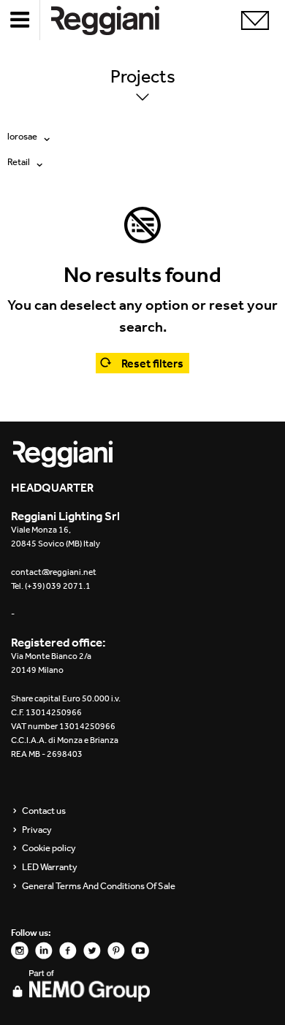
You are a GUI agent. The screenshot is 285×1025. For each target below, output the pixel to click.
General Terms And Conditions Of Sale (98, 886)
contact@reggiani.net (53, 572)
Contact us (44, 811)
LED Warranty (49, 867)
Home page (117, 20)
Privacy (37, 830)
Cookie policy (49, 848)
